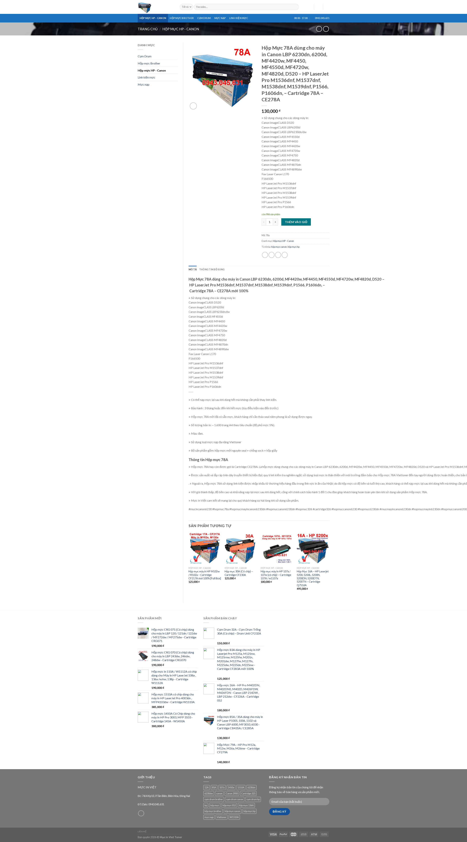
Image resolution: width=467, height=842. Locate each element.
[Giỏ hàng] (327, 7)
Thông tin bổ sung (212, 269)
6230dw (208, 793)
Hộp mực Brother (182, 18)
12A (206, 787)
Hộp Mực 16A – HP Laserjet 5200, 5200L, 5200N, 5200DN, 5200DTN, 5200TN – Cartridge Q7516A (313, 578)
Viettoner (221, 817)
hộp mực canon (279, 246)
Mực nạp (220, 18)
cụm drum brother (213, 799)
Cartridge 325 (248, 793)
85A (214, 787)
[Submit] (295, 7)
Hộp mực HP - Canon (180, 29)
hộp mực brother (212, 811)
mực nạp (208, 817)
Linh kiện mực (238, 18)
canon (219, 793)
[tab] (193, 269)
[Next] (329, 564)
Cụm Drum (204, 18)
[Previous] (189, 564)
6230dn (251, 787)
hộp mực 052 (229, 805)
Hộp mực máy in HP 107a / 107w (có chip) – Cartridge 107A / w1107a (276, 575)
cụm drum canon (234, 799)
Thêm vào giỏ (296, 222)
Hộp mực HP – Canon (153, 18)
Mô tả (193, 269)
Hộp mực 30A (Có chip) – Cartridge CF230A (239, 573)
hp (205, 805)
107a (222, 787)
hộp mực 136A (246, 805)
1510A (241, 787)
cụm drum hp (253, 799)
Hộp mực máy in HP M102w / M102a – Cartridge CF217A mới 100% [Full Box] (204, 575)
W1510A (234, 817)
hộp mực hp (294, 246)
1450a (231, 787)
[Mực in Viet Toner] (156, 7)
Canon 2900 (232, 793)
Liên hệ (142, 831)
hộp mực (214, 805)
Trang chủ (148, 29)
